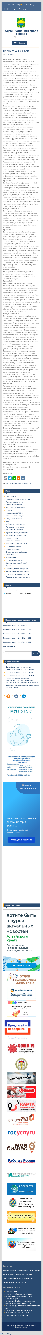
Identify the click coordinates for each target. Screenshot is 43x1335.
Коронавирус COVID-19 (14, 513)
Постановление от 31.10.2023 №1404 (20, 675)
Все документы (9, 646)
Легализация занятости (15, 527)
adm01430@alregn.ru (29, 5)
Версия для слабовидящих (17, 9)
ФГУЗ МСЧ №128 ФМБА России (17, 1313)
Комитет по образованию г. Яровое (19, 1294)
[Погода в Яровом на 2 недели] (26, 593)
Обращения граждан (14, 546)
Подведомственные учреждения (18, 577)
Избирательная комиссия (15, 524)
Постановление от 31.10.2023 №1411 (20, 672)
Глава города (11, 496)
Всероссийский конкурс (14, 516)
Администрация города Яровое (21, 32)
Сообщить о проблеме (21, 840)
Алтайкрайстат (11, 1292)
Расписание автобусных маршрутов (19, 1310)
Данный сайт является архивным (18, 667)
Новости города (12, 538)
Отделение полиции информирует (18, 483)
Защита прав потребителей (16, 563)
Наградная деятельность (15, 507)
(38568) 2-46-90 (13, 5)
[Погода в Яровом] (17, 591)
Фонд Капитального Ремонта (17, 1315)
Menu (22, 43)
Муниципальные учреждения (17, 532)
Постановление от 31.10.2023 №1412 (20, 670)
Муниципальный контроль (16, 535)
